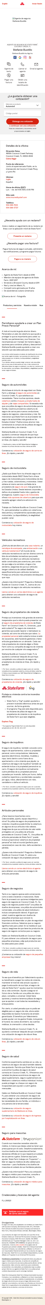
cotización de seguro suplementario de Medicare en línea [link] (17, 1109)
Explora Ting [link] (7, 722)
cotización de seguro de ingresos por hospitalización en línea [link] (21, 1117)
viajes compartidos (20, 404)
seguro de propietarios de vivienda (18, 623)
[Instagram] (25, 57)
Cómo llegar (11, 159)
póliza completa (20, 1245)
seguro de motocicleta (29, 495)
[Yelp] (30, 57)
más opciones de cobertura (19, 497)
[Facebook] (15, 57)
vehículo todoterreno (11, 551)
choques (20, 401)
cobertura (6, 401)
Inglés (8, 179)
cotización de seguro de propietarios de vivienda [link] (18, 680)
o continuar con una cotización (22, 126)
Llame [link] (4, 592)
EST (23, 187)
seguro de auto (21, 487)
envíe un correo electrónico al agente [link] (24, 868)
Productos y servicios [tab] (12, 305)
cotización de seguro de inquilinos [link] (28, 793)
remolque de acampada (12, 548)
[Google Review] (20, 57)
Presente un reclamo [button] (23, 236)
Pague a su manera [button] (22, 259)
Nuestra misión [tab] (30, 305)
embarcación (32, 548)
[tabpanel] (22, 176)
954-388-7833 (12, 205)
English (5, 4)
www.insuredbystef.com (16, 197)
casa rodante (34, 546)
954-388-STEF (12, 208)
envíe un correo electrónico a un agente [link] (26, 592)
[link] (36, 67)
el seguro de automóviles (26, 393)
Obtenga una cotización (22, 121)
